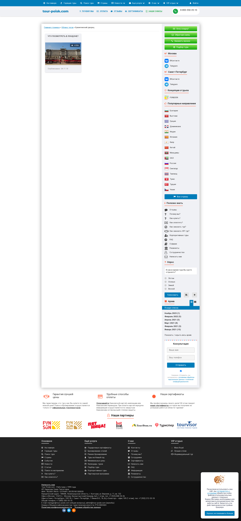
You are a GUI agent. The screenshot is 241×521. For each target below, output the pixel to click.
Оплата (104, 11)
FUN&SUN (174, 97)
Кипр (172, 142)
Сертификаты (135, 11)
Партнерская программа (98, 474)
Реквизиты (174, 248)
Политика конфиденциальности (56, 507)
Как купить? (175, 218)
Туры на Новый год (96, 457)
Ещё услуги (137, 3)
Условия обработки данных (88, 507)
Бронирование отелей (97, 451)
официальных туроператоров (66, 408)
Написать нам (176, 256)
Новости (118, 3)
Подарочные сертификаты (99, 448)
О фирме (173, 244)
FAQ (171, 239)
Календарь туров (95, 464)
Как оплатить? (176, 222)
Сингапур (174, 168)
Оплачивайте (102, 403)
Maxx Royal (179, 448)
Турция (173, 184)
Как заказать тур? (178, 227)
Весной (171, 289)
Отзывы (118, 11)
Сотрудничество (177, 252)
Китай (172, 147)
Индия (172, 132)
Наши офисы (155, 11)
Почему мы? (175, 214)
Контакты (135, 448)
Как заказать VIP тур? (179, 231)
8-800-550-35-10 (188, 10)
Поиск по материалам (54, 470)
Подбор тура (93, 467)
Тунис (172, 179)
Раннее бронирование (97, 454)
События (49, 461)
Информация (136, 470)
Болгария (174, 111)
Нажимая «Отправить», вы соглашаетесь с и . (180, 378)
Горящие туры (70, 3)
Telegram (174, 66)
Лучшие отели (180, 451)
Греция (173, 121)
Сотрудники (136, 457)
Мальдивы (174, 153)
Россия (173, 163)
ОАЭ (172, 158)
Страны (104, 3)
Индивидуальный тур (183, 454)
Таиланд (173, 174)
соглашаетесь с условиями (218, 492)
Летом (171, 278)
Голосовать (172, 295)
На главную (51, 3)
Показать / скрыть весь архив (178, 335)
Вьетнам (173, 116)
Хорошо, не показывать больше (220, 513)
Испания (173, 137)
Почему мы (88, 11)
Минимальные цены (96, 461)
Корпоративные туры (179, 235)
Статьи (48, 467)
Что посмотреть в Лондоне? (63, 36)
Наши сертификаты (172, 394)
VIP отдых (170, 3)
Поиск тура (88, 3)
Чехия (172, 189)
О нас (154, 3)
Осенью (171, 282)
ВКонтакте (174, 61)
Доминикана (175, 126)
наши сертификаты (159, 405)
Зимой (171, 285)
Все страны (182, 196)
